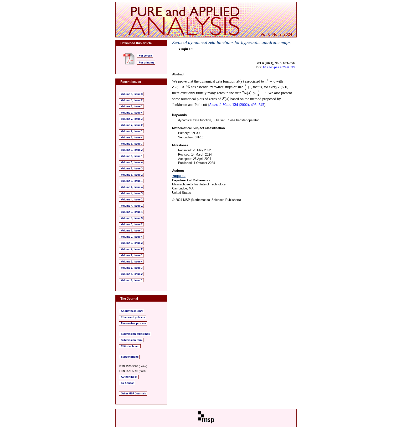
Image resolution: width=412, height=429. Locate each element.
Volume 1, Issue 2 (132, 273)
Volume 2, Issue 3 (132, 242)
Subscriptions (130, 356)
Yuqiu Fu (178, 176)
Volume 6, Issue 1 (132, 156)
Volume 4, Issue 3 (132, 193)
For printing (146, 62)
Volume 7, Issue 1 (132, 131)
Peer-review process (133, 323)
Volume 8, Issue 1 (132, 106)
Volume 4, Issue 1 (132, 205)
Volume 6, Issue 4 (132, 137)
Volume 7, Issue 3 (132, 118)
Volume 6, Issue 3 (132, 143)
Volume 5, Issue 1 (132, 180)
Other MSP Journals (133, 393)
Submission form (132, 340)
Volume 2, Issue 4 (132, 236)
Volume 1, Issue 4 (132, 261)
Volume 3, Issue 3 (132, 218)
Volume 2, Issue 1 (132, 255)
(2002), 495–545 (236, 105)
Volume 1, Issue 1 (132, 280)
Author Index (129, 376)
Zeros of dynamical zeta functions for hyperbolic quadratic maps (231, 42)
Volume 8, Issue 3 (132, 94)
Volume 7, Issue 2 (132, 125)
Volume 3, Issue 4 (132, 211)
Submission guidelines (135, 333)
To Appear (127, 383)
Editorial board (130, 346)
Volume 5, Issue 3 (132, 168)
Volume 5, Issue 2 (132, 174)
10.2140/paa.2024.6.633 (279, 67)
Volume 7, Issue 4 (132, 112)
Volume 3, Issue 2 (132, 224)
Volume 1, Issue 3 (132, 267)
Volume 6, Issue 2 (132, 149)
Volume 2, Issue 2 (132, 249)
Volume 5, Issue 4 (132, 162)
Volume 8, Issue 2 (132, 100)
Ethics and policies (133, 317)
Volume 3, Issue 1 (132, 230)
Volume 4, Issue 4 (132, 187)
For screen (145, 55)
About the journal (132, 310)
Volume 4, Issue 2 (132, 199)
